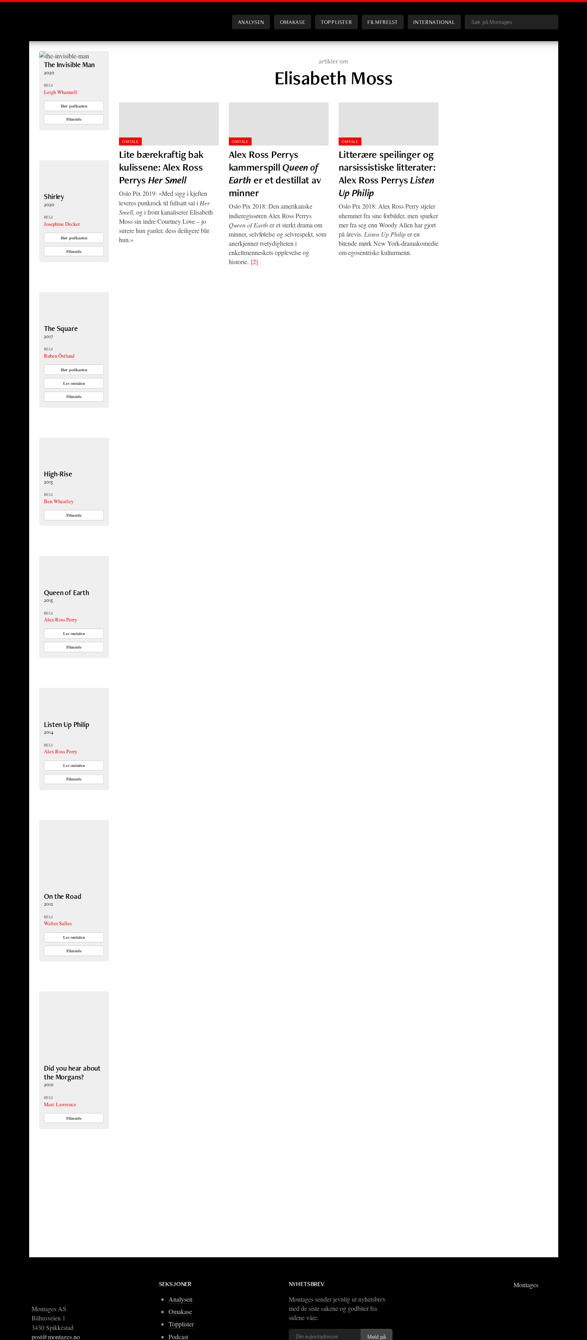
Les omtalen (74, 383)
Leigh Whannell (60, 92)
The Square (60, 328)
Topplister (336, 22)
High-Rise (58, 473)
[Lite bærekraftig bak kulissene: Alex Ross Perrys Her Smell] (169, 123)
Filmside (74, 119)
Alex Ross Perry (60, 619)
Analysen (251, 22)
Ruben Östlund (59, 355)
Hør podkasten (74, 106)
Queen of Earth (66, 592)
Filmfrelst (382, 22)
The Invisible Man (69, 64)
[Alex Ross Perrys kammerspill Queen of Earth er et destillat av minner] (279, 123)
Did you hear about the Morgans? (72, 1072)
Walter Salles (58, 923)
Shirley (54, 196)
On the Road (62, 896)
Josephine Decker (62, 223)
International (434, 22)
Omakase (292, 22)
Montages (52, 16)
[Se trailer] (64, 56)
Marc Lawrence (60, 1104)
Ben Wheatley (58, 501)
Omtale (130, 141)
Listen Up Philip (66, 724)
